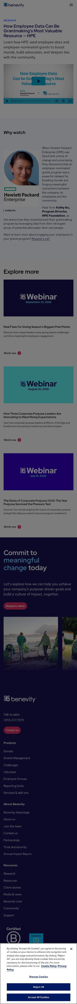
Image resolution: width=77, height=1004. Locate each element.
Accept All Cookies (38, 997)
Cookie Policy (49, 966)
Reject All (38, 986)
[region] (38, 973)
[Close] (71, 949)
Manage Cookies (38, 976)
